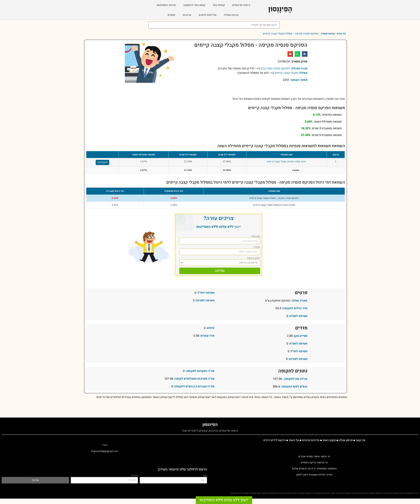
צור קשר (360, 440)
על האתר (294, 440)
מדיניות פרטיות (310, 440)
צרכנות (187, 15)
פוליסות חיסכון (207, 15)
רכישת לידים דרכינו (274, 440)
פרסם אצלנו (346, 440)
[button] (304, 54)
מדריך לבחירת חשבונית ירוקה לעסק (314, 474)
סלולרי (256, 247)
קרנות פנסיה (231, 15)
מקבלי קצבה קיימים (286, 73)
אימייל (134, 475)
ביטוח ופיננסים (241, 5)
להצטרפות (102, 162)
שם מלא (255, 236)
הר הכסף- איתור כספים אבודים (314, 456)
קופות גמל (219, 5)
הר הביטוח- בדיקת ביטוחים (314, 462)
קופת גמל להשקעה (194, 5)
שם (205, 475)
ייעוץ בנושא (253, 258)
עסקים (171, 15)
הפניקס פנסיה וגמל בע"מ (275, 68)
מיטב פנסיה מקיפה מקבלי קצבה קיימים (286, 161)
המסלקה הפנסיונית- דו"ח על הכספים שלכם (314, 468)
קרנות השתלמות (166, 5)
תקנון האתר (329, 440)
